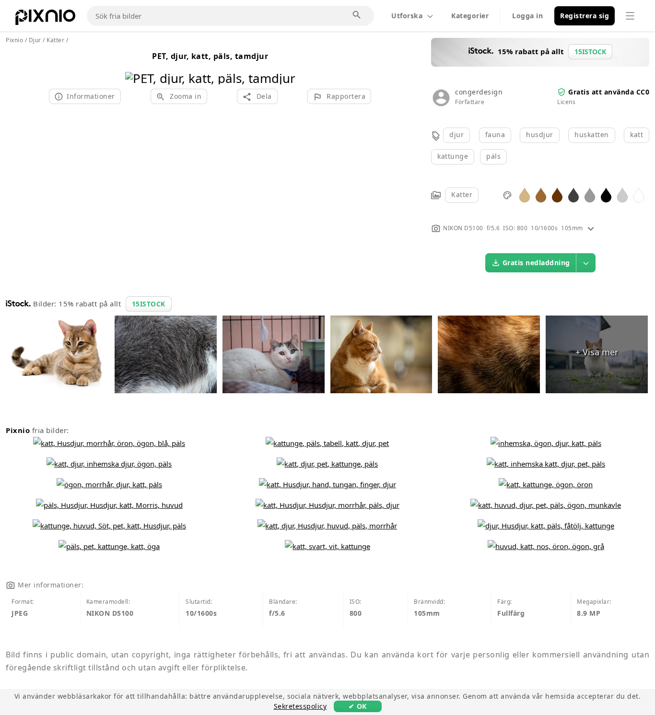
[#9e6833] (541, 194)
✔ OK (358, 706)
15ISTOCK (148, 303)
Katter (461, 194)
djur (456, 134)
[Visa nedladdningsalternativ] (586, 262)
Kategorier (470, 15)
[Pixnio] (45, 19)
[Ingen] (284, 66)
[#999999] (590, 194)
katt (636, 134)
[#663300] (557, 194)
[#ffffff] (638, 194)
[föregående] (136, 66)
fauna (495, 134)
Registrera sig (584, 15)
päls (493, 156)
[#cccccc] (622, 194)
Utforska (406, 15)
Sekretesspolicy (300, 706)
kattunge (452, 156)
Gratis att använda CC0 (608, 91)
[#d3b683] (524, 194)
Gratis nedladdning (536, 262)
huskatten (591, 134)
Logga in (527, 15)
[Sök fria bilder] (357, 15)
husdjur (539, 134)
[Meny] (630, 15)
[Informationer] (591, 228)
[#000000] (606, 194)
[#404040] (573, 194)
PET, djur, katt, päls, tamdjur (210, 56)
